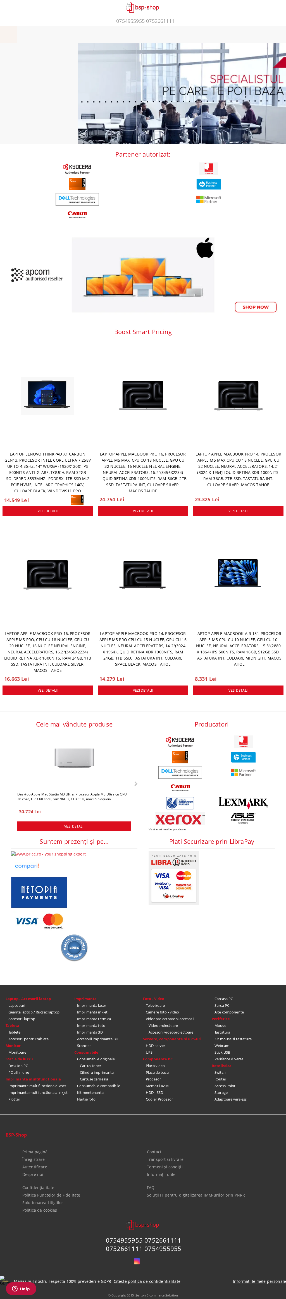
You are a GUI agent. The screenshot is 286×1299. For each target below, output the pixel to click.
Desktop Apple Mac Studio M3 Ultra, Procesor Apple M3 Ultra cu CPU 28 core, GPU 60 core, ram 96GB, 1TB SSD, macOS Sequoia (72, 796)
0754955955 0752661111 (145, 21)
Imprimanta (85, 998)
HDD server (155, 1045)
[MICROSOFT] (209, 199)
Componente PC (158, 1058)
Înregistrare (33, 1159)
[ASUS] (243, 818)
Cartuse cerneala (94, 1079)
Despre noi (32, 1174)
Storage (221, 1092)
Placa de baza (157, 1072)
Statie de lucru (19, 1058)
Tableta (12, 1025)
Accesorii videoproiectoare (171, 1032)
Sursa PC (221, 1005)
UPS (149, 1052)
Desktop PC (18, 1065)
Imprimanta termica (94, 1018)
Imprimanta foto (91, 1025)
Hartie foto (86, 1099)
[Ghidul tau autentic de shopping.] (27, 869)
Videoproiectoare (163, 1025)
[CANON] (77, 214)
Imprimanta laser (91, 1005)
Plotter (14, 1099)
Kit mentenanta (90, 1092)
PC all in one (18, 1072)
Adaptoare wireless (230, 1099)
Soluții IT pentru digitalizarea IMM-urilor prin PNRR (196, 1195)
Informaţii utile (161, 1174)
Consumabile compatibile (98, 1085)
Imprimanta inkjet (92, 1012)
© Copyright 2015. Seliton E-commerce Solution (143, 1295)
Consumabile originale (96, 1058)
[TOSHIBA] (209, 168)
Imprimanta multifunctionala (33, 1079)
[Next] (135, 784)
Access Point (225, 1085)
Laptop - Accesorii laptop (28, 998)
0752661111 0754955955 (144, 1248)
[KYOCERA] (77, 168)
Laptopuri (16, 1005)
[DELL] (77, 199)
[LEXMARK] (243, 803)
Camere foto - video (162, 1012)
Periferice (221, 1018)
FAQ (150, 1187)
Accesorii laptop (21, 1018)
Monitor (13, 1045)
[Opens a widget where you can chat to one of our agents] (21, 1289)
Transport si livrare (165, 1159)
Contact (154, 1151)
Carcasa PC (223, 998)
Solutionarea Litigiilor (42, 1202)
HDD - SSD (154, 1092)
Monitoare (17, 1052)
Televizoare (155, 1005)
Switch (220, 1072)
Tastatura (222, 1032)
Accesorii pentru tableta (28, 1038)
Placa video (155, 1065)
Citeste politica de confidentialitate (147, 1281)
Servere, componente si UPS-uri (172, 1038)
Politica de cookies (39, 1210)
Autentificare (34, 1166)
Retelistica (222, 1065)
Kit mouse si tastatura (233, 1038)
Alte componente (229, 1012)
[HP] (209, 184)
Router (220, 1079)
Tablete (14, 1032)
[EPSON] (180, 803)
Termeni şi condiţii (165, 1166)
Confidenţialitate (38, 1187)
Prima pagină (35, 1151)
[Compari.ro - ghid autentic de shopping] (74, 960)
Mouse (220, 1025)
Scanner (84, 1045)
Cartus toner (90, 1065)
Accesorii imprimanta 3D (97, 1038)
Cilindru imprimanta (97, 1072)
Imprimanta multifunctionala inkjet (38, 1092)
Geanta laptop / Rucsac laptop (33, 1012)
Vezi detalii (48, 511)
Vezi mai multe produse (167, 829)
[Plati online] (174, 903)
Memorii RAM (157, 1085)
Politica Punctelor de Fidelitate (51, 1195)
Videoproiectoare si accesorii (170, 1018)
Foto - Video (154, 998)
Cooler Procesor (159, 1099)
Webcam (221, 1045)
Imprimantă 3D (90, 1032)
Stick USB (222, 1052)
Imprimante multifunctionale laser (37, 1085)
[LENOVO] (77, 184)
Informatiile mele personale (259, 1281)
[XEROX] (180, 818)
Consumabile (86, 1052)
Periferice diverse (228, 1058)
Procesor (153, 1079)
